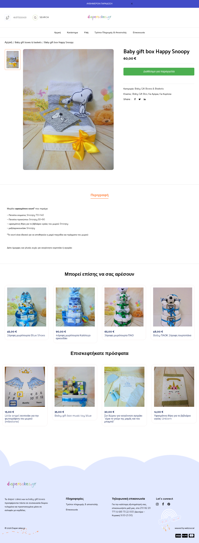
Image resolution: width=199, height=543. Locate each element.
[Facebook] (135, 99)
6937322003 (19, 17)
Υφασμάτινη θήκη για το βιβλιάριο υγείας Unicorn (172, 417)
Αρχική (8, 42)
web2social (189, 528)
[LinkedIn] (145, 99)
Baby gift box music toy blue (73, 415)
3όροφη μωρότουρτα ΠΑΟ (119, 335)
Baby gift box (139, 94)
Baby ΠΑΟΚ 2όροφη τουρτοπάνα (172, 335)
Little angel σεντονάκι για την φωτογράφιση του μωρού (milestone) (22, 418)
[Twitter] (140, 99)
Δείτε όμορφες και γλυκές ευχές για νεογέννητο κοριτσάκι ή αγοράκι (39, 247)
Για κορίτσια (165, 94)
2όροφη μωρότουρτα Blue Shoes (26, 335)
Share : (127, 99)
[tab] (100, 195)
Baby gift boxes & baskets (149, 88)
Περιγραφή (100, 195)
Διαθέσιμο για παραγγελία (159, 71)
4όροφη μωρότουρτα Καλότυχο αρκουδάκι (73, 337)
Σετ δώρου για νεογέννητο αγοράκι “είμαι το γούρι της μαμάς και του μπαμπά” (123, 418)
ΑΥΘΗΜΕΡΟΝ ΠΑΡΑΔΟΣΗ (99, 4)
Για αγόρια (153, 94)
